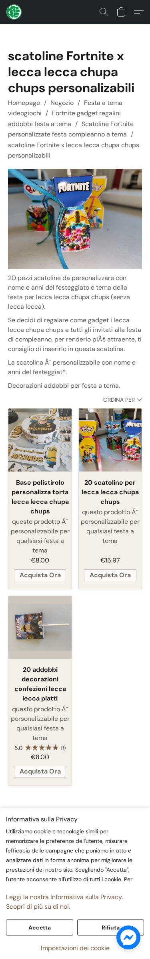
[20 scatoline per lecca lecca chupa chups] (110, 439)
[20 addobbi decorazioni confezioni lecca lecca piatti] (39, 627)
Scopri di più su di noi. (38, 906)
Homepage (24, 103)
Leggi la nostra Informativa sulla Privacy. (64, 897)
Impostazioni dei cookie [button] (75, 948)
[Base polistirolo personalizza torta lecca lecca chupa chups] (39, 439)
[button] (14, 12)
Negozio (62, 103)
